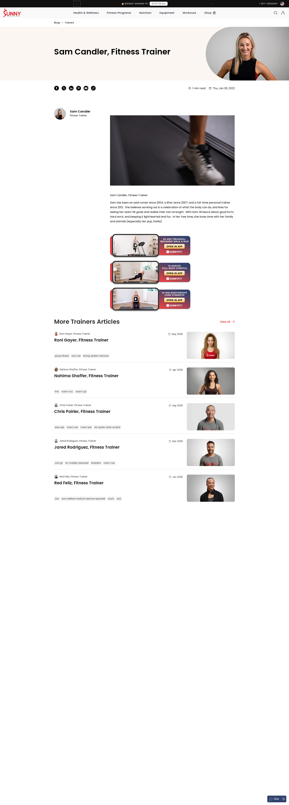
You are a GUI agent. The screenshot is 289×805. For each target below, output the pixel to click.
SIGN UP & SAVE (177, 419)
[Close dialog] (206, 359)
